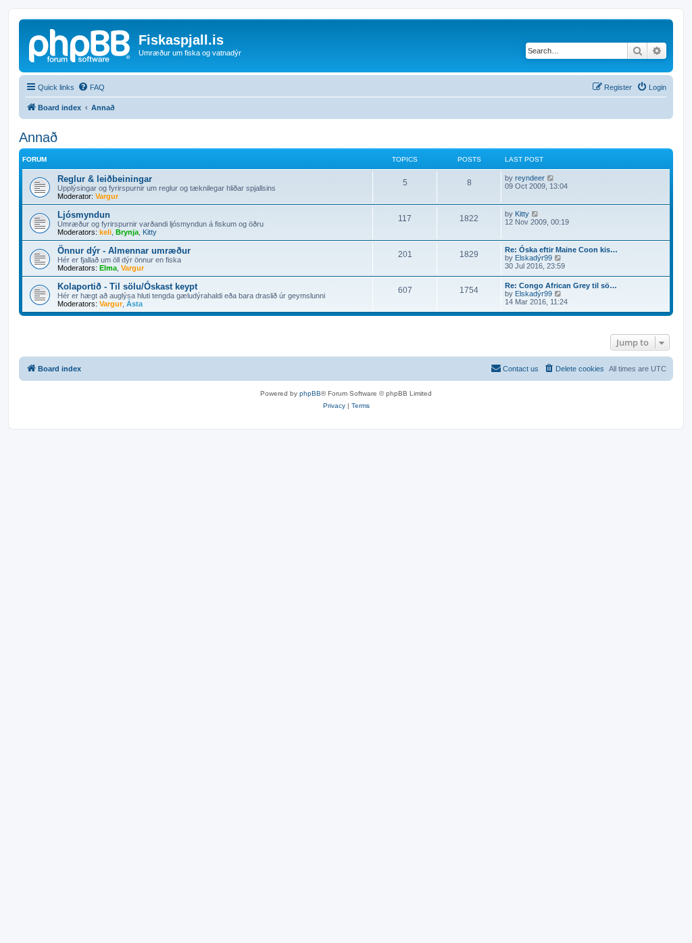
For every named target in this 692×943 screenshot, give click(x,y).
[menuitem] (91, 87)
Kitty (150, 232)
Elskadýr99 (533, 258)
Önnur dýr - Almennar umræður (124, 251)
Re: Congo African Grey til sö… (561, 285)
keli (105, 232)
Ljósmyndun (83, 215)
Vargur (106, 196)
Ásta (134, 304)
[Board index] (80, 44)
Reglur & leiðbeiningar (104, 179)
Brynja (127, 232)
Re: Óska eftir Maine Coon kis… (561, 250)
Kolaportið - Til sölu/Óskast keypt (127, 286)
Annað (38, 137)
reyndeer (530, 178)
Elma (108, 268)
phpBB (310, 393)
